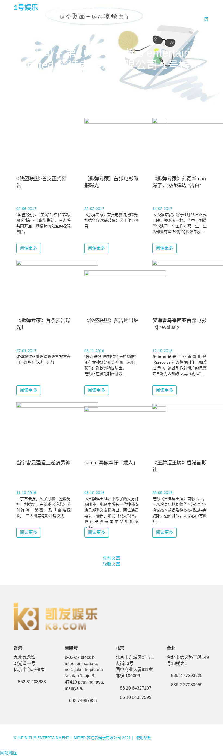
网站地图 (8, 753)
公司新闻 (114, 8)
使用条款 (143, 738)
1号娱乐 (26, 7)
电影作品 (88, 8)
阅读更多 (28, 248)
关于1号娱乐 (143, 8)
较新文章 (111, 564)
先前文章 (111, 558)
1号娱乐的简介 (177, 8)
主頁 (67, 8)
